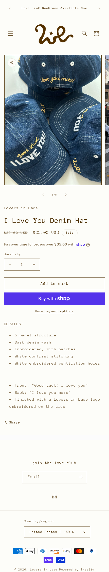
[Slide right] (65, 195)
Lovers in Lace (44, 569)
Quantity (12, 254)
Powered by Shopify (77, 569)
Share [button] (14, 422)
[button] (10, 33)
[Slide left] (43, 195)
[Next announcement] (99, 8)
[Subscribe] (81, 477)
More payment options (54, 311)
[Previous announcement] (9, 8)
